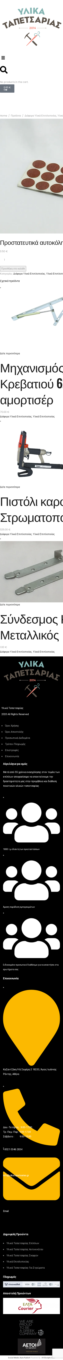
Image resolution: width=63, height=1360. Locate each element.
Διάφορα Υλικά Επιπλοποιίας (40, 115)
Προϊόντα (16, 115)
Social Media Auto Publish (19, 1357)
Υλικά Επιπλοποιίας (44, 416)
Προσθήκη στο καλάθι (13, 268)
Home (3, 115)
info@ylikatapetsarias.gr (16, 1175)
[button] (31, 58)
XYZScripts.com (48, 1357)
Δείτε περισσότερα (10, 353)
